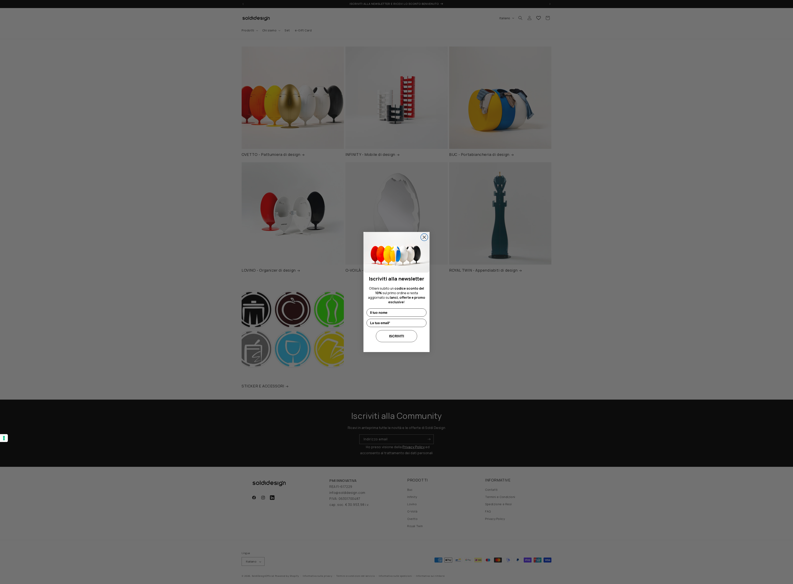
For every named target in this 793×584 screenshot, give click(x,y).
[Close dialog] (424, 237)
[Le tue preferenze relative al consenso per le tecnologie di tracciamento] (4, 438)
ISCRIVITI (396, 336)
